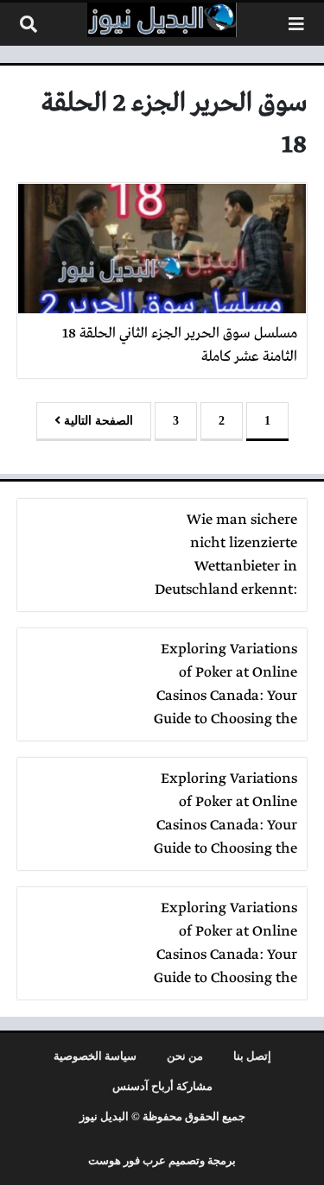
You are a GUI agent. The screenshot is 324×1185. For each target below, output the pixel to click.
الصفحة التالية (96, 420)
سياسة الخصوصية (95, 1056)
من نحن (185, 1056)
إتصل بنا (252, 1056)
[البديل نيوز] (162, 20)
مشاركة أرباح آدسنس (162, 1087)
